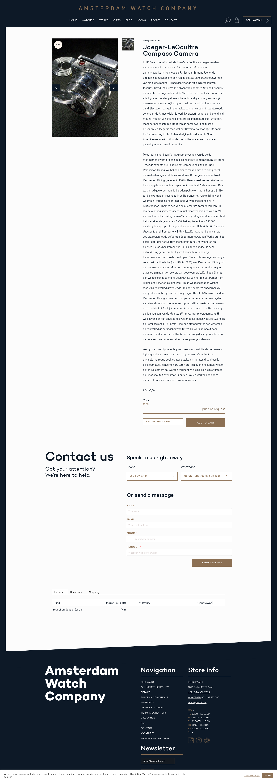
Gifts (117, 20)
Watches (88, 20)
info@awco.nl (197, 702)
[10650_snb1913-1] (85, 87)
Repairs (145, 692)
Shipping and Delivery (155, 738)
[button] (228, 20)
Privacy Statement (152, 707)
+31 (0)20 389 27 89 (199, 692)
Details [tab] (58, 592)
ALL (180, 774)
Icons (142, 20)
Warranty (147, 702)
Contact (171, 20)
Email (131, 519)
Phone (132, 533)
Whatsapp (194, 697)
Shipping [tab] (94, 592)
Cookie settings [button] (252, 775)
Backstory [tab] (76, 592)
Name (131, 505)
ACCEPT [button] (267, 775)
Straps (104, 20)
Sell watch (148, 682)
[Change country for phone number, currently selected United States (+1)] (130, 539)
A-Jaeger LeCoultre (151, 41)
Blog (129, 20)
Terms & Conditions (154, 712)
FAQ (143, 723)
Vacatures (147, 733)
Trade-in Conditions (154, 697)
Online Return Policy (155, 687)
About (155, 20)
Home (73, 20)
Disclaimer (148, 718)
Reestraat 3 (195, 682)
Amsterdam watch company (138, 8)
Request (134, 547)
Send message (212, 562)
